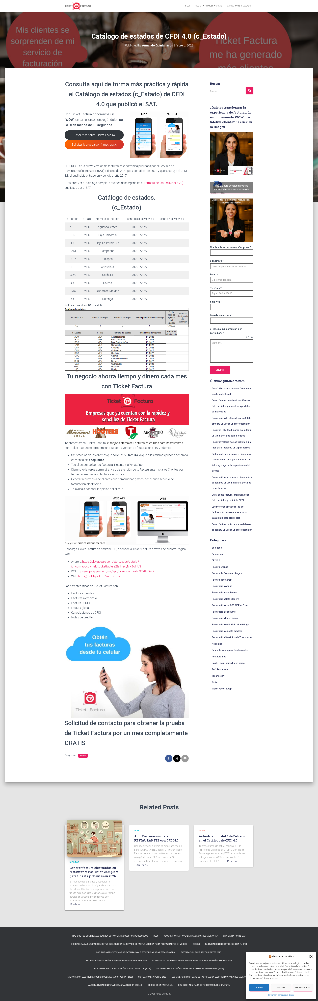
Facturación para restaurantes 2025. (201, 952)
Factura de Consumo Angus (227, 573)
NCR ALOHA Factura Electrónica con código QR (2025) (122, 968)
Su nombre (217, 261)
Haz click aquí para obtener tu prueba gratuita (204, 985)
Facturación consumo (224, 611)
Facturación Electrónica (225, 618)
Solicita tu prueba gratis (208, 6)
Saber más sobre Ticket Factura (94, 135)
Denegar (281, 988)
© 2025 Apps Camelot (159, 993)
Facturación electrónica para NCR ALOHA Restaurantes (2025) (190, 968)
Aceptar (259, 988)
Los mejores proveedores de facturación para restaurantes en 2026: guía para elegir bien (229, 512)
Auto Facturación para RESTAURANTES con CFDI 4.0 (156, 838)
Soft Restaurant (220, 669)
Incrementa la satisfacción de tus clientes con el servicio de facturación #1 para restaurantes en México (129, 944)
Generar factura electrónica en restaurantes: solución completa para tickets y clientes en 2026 (94, 872)
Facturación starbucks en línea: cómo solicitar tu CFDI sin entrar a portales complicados (232, 483)
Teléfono (216, 288)
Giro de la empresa (221, 315)
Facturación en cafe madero (227, 631)
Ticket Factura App (222, 688)
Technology (218, 676)
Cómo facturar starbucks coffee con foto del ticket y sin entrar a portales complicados (231, 406)
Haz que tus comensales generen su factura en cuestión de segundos (110, 936)
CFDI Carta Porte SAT (234, 936)
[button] (311, 956)
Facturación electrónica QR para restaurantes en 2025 (116, 960)
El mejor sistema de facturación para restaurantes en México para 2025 (192, 960)
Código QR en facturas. (160, 985)
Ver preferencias (303, 988)
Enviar (220, 369)
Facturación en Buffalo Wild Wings (230, 624)
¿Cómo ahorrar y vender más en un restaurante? (191, 936)
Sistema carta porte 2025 (152, 977)
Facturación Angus (222, 586)
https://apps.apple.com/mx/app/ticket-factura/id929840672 (115, 571)
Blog (187, 6)
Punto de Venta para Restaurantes (230, 650)
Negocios (217, 643)
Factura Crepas (220, 567)
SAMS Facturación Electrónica (228, 663)
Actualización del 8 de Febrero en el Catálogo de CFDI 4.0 (222, 838)
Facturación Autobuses (224, 592)
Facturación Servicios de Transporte (232, 637)
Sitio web (216, 301)
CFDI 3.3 (216, 560)
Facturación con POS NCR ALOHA (230, 605)
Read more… (76, 904)
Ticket (83, 756)
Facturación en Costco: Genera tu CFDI (226, 944)
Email (214, 274)
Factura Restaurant (222, 579)
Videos (196, 944)
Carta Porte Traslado (239, 6)
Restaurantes (219, 656)
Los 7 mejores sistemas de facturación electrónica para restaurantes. (135, 952)
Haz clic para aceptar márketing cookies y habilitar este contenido (231, 187)
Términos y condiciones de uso (281, 995)
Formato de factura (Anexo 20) (163, 183)
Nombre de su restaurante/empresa (230, 247)
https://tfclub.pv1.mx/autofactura (99, 576)
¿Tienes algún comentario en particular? (226, 331)
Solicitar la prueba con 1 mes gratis (94, 144)
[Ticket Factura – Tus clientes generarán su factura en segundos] (78, 6)
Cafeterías (217, 554)
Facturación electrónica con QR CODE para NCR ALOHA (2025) (100, 977)
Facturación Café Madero (225, 599)
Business (217, 547)
